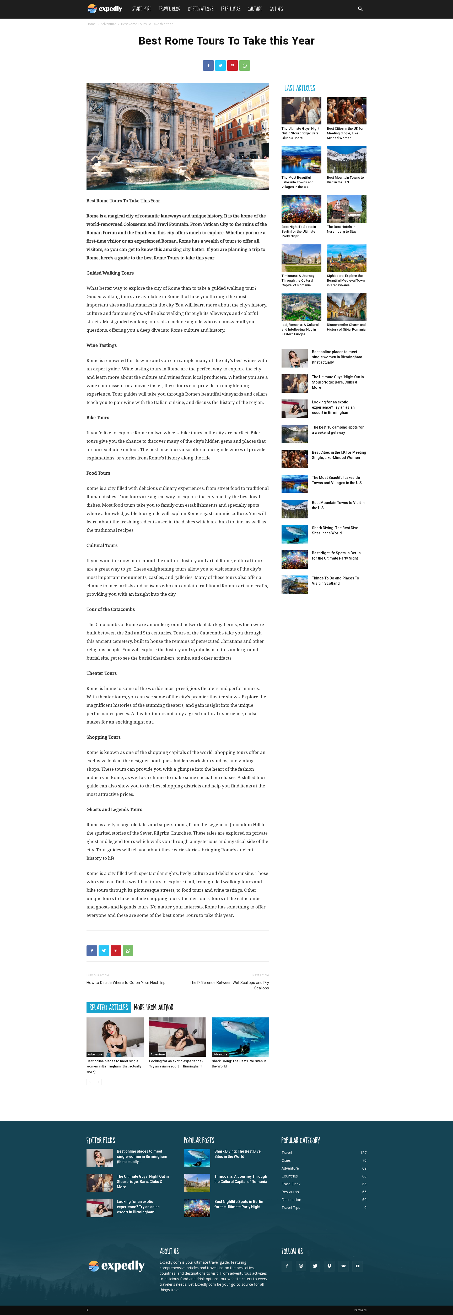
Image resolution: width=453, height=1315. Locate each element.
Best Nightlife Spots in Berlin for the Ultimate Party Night (299, 231)
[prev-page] (90, 1082)
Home (91, 24)
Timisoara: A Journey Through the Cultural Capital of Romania (298, 280)
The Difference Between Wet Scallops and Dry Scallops (229, 985)
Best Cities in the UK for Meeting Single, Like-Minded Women (345, 133)
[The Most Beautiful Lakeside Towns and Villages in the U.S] (301, 159)
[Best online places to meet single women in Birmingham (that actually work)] (115, 1037)
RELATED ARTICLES (109, 1007)
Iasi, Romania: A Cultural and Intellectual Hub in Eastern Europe (300, 329)
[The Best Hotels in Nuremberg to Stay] (347, 208)
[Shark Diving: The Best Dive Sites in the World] (240, 1037)
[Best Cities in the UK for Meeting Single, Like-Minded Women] (347, 110)
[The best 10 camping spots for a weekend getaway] (295, 434)
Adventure (108, 24)
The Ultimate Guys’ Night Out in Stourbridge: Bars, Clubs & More (300, 133)
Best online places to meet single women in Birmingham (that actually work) (114, 1066)
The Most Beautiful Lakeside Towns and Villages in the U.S (298, 182)
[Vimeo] (329, 1266)
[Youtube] (357, 1266)
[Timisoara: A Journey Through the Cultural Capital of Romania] (301, 258)
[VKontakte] (343, 1266)
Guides (276, 9)
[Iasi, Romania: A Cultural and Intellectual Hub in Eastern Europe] (301, 307)
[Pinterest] (232, 65)
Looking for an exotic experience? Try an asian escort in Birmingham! (333, 407)
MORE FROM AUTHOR (153, 1007)
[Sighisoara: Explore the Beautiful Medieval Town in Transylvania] (347, 258)
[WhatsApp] (244, 65)
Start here (142, 9)
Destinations (200, 9)
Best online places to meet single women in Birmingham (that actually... (337, 357)
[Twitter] (220, 65)
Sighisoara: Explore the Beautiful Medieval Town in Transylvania (346, 280)
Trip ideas (230, 9)
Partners (360, 1310)
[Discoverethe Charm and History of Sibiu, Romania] (347, 307)
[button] (360, 9)
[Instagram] (301, 1266)
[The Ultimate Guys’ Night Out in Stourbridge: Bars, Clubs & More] (301, 110)
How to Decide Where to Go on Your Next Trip (126, 982)
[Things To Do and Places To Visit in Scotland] (295, 585)
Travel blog (170, 9)
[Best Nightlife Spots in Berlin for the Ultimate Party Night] (301, 208)
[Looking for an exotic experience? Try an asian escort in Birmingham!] (177, 1037)
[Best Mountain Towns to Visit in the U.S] (347, 159)
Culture (255, 9)
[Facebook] (208, 65)
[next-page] (98, 1082)
